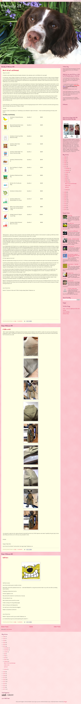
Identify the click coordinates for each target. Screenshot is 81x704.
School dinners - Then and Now (73, 265)
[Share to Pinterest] (31, 321)
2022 (65, 164)
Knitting (64, 310)
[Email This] (26, 321)
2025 (65, 158)
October (67, 172)
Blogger (65, 701)
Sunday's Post (70, 273)
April (66, 178)
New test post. (71, 280)
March (66, 180)
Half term (5, 558)
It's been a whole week (72, 288)
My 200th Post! (71, 223)
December (67, 168)
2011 (65, 209)
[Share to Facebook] (30, 321)
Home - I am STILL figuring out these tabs (71, 308)
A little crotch (7, 329)
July (66, 174)
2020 (65, 192)
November (67, 170)
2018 (65, 196)
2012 (65, 207)
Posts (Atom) (9, 629)
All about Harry (66, 313)
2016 (65, 199)
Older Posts (57, 627)
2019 (65, 194)
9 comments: (20, 321)
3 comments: (20, 622)
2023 (65, 162)
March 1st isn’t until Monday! (11, 70)
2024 (65, 160)
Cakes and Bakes (66, 312)
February (67, 181)
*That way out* (71, 246)
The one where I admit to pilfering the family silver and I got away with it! (74, 255)
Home (31, 627)
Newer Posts (4, 627)
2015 (65, 201)
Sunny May (70, 215)
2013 (65, 205)
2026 (65, 157)
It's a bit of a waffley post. (73, 231)
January (66, 189)
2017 (65, 198)
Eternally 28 (11, 6)
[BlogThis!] (27, 321)
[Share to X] (29, 321)
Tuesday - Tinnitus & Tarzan (73, 238)
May (66, 176)
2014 (65, 203)
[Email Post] (24, 321)
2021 (65, 166)
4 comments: (20, 549)
